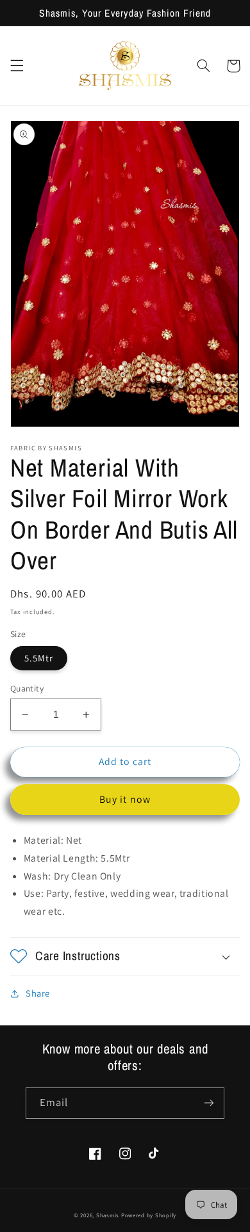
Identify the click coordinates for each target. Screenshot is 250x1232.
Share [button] (38, 993)
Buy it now (125, 799)
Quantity (27, 688)
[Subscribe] (209, 1103)
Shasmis (107, 1215)
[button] (16, 66)
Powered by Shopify (148, 1215)
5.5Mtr (38, 658)
